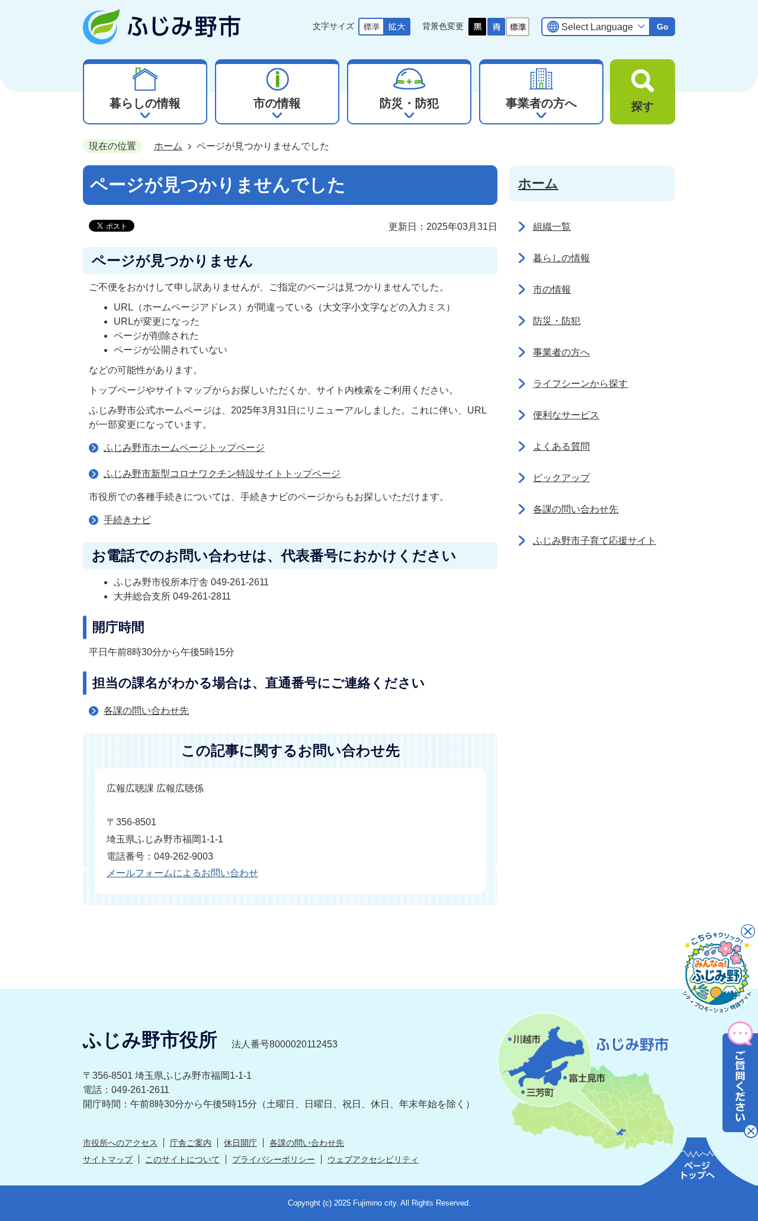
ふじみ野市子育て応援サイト (594, 541)
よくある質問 (561, 446)
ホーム (168, 146)
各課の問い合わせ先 (146, 711)
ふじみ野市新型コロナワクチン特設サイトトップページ (222, 474)
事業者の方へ (561, 352)
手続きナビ (127, 520)
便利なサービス (566, 415)
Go (663, 26)
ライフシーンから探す (580, 384)
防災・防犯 (556, 321)
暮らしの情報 (561, 258)
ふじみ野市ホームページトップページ (184, 448)
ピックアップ (561, 478)
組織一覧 (552, 227)
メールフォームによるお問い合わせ (182, 873)
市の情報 (552, 289)
